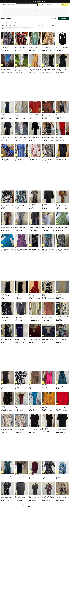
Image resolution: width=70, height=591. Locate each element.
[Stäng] (69, 1)
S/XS (29, 136)
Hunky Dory (34, 226)
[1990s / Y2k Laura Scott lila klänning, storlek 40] (21, 240)
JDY (31, 384)
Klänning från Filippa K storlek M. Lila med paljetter (21, 339)
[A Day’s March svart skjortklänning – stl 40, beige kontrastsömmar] (7, 128)
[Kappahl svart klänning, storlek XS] (7, 398)
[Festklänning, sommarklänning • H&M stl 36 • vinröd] (21, 398)
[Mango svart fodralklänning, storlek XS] (7, 287)
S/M (29, 294)
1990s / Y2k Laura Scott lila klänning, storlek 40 (21, 249)
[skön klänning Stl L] (62, 107)
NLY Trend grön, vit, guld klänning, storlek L (62, 317)
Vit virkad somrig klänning (20, 115)
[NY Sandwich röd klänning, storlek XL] (48, 308)
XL (15, 46)
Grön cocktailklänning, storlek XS (6, 476)
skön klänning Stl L (60, 115)
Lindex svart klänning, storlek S (47, 206)
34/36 (57, 157)
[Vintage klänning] (48, 38)
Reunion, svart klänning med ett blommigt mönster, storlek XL (21, 47)
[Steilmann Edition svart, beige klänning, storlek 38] (35, 488)
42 (15, 496)
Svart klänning (45, 428)
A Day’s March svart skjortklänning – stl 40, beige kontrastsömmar (6, 137)
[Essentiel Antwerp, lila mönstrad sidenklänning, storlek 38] (7, 38)
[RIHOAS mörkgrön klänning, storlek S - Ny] (62, 377)
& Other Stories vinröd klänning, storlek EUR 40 (34, 476)
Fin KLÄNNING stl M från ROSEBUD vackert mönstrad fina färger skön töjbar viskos (21, 206)
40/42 (30, 67)
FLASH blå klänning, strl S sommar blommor (20, 159)
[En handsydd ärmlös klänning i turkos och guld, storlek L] (35, 38)
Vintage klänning (46, 47)
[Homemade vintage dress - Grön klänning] (62, 218)
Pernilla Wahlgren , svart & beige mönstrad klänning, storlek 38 (34, 206)
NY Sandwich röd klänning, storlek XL (48, 317)
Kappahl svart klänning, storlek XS (6, 407)
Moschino (5, 114)
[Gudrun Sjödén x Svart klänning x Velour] (62, 420)
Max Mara (46, 136)
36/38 (57, 136)
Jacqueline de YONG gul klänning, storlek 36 (34, 386)
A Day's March (6, 136)
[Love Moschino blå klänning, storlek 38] (7, 107)
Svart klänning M (4, 386)
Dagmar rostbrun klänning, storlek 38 (34, 115)
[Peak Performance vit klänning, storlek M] (48, 218)
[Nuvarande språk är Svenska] (39, 4)
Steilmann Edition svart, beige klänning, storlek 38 (34, 497)
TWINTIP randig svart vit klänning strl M (48, 159)
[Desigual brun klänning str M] (7, 218)
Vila (3, 204)
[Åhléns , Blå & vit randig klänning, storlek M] (21, 218)
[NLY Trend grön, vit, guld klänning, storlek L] (62, 308)
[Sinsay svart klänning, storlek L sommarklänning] (35, 240)
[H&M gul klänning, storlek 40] (48, 398)
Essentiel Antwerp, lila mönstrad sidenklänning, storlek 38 (6, 47)
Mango (4, 294)
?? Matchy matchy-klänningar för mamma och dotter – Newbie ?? (21, 429)
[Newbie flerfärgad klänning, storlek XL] (7, 420)
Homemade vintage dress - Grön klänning (62, 227)
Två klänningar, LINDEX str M (48, 69)
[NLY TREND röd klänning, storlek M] (35, 330)
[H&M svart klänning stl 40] (7, 488)
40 (1, 136)
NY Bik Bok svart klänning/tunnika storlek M (21, 317)
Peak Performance (48, 226)
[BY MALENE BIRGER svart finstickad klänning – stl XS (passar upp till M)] (35, 128)
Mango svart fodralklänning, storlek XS (7, 295)
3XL (57, 46)
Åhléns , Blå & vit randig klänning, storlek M (20, 227)
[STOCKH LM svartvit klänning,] (21, 377)
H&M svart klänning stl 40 (7, 497)
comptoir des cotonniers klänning (34, 295)
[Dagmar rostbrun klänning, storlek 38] (35, 107)
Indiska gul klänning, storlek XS (62, 295)
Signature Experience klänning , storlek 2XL (6, 317)
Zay (58, 247)
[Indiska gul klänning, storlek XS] (62, 287)
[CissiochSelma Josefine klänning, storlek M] (62, 197)
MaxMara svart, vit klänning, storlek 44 (48, 137)
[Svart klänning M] (7, 377)
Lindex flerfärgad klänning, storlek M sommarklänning (48, 249)
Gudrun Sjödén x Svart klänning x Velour (61, 429)
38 (1, 46)
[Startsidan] (11, 4)
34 (15, 294)
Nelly (31, 337)
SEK (43, 4)
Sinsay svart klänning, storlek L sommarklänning (34, 249)
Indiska (59, 294)
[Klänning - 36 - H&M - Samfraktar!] (48, 467)
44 (42, 136)
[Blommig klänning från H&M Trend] (21, 128)
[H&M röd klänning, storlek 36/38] (62, 128)
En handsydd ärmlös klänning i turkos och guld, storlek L (34, 47)
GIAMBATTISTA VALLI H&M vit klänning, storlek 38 (21, 69)
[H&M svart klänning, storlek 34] (21, 467)
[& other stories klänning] (35, 308)
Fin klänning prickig (46, 295)
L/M (43, 46)
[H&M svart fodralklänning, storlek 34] (21, 287)
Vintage (4, 247)
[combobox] (25, 5)
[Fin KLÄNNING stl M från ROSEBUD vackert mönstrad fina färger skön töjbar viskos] (21, 197)
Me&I (31, 406)
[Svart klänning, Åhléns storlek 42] (21, 488)
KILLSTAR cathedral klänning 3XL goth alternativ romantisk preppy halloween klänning (62, 47)
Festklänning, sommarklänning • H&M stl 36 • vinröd (21, 407)
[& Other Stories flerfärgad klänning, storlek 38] (48, 488)
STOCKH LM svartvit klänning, (19, 386)
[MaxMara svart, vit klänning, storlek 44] (48, 128)
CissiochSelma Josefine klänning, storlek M (61, 206)
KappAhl (4, 406)
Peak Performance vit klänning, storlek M (47, 227)
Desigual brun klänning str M (7, 227)
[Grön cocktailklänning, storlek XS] (7, 467)
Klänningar (5, 22)
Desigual (4, 67)
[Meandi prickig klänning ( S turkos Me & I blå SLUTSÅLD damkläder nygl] (35, 398)
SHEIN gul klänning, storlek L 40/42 (35, 69)
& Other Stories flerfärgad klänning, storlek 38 (48, 497)
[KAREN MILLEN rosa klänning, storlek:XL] (48, 377)
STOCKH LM (19, 384)
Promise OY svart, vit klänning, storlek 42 (61, 497)
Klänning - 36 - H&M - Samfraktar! (47, 476)
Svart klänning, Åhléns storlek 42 (20, 497)
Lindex (45, 67)
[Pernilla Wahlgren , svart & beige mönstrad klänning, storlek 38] (35, 197)
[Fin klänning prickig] (48, 287)
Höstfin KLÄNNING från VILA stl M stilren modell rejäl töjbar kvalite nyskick (7, 206)
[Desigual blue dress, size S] (7, 60)
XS (1, 294)
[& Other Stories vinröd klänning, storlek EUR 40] (35, 467)
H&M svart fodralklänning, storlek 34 (20, 295)
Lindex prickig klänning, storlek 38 (6, 339)
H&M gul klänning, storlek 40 (48, 407)
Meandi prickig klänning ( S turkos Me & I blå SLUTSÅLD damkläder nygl (35, 407)
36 (15, 114)
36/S (2, 157)
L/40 (29, 247)
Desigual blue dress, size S (7, 69)
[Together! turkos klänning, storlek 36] (7, 240)
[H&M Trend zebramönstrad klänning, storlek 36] (62, 330)
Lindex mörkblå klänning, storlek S (47, 339)
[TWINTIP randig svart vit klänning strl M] (48, 150)
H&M (18, 67)
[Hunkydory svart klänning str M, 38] (35, 218)
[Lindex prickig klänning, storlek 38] (7, 330)
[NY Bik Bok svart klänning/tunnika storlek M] (21, 308)
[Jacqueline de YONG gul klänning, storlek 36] (35, 377)
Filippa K (18, 337)
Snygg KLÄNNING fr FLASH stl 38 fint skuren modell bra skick (35, 159)
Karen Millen (44, 384)
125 (43, 504)
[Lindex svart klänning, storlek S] (48, 197)
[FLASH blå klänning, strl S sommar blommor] (21, 150)
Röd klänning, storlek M (61, 407)
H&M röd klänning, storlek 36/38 (62, 137)
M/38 (30, 226)
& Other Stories (34, 474)
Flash (17, 157)
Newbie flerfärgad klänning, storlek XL (7, 429)
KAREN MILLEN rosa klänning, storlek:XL (46, 386)
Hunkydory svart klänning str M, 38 (34, 227)
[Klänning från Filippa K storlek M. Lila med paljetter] (21, 330)
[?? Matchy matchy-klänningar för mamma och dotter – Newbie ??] (21, 420)
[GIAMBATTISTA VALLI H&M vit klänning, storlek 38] (21, 60)
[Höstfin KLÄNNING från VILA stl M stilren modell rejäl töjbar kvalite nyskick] (7, 197)
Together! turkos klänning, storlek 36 (7, 249)
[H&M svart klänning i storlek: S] (35, 420)
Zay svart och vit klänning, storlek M (62, 249)
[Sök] (32, 4)
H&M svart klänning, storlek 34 (21, 476)
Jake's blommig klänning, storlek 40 (61, 476)
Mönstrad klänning (5, 159)
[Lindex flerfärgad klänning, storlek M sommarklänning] (48, 240)
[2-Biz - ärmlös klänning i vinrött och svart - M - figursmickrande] (48, 107)
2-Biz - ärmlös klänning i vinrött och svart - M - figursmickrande (47, 115)
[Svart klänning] (48, 420)
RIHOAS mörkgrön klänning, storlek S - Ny (62, 386)
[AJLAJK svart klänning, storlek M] (62, 60)
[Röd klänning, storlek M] (62, 398)
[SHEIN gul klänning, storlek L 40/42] (35, 60)
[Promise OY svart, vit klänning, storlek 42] (62, 488)
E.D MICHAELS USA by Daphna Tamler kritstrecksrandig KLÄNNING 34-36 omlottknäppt (62, 159)
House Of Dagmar (34, 114)
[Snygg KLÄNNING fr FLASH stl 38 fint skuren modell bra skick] (35, 150)
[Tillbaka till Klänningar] (1, 22)
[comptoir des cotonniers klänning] (35, 287)
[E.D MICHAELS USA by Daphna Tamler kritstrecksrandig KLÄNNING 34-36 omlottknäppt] (62, 150)
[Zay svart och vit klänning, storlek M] (62, 240)
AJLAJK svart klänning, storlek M (61, 69)
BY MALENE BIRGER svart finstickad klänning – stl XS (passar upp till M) (35, 137)
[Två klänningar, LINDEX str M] (48, 60)
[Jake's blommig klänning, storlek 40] (62, 467)
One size (58, 226)
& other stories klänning (34, 317)
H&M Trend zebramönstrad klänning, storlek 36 (62, 339)
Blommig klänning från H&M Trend (21, 137)
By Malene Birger (35, 136)
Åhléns (18, 226)
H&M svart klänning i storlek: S (35, 429)
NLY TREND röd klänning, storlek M (34, 339)
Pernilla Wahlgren (34, 204)
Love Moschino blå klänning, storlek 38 (7, 115)
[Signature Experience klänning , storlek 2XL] (7, 308)
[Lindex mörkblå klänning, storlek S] (48, 330)
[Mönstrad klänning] (7, 150)
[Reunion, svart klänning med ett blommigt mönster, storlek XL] (21, 38)
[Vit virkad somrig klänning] (21, 107)
